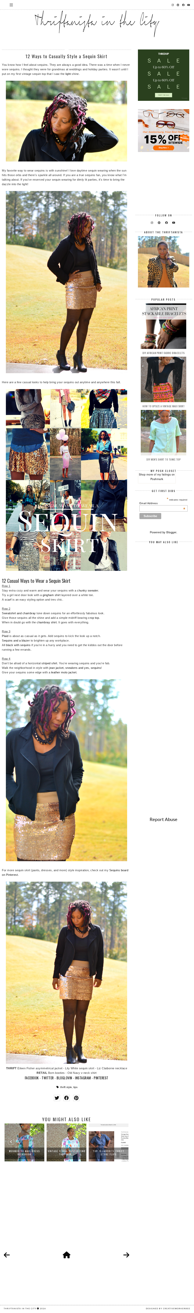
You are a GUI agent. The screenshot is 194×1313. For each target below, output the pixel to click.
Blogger (171, 532)
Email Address (162, 503)
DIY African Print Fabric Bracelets (163, 353)
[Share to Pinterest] (76, 1098)
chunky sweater (87, 590)
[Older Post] (126, 1255)
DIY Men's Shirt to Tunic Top (163, 459)
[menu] (11, 4)
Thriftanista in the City (20, 1308)
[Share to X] (57, 1098)
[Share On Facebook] (66, 1098)
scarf (8, 599)
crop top (93, 617)
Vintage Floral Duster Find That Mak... (24, 1152)
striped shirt (49, 663)
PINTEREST (101, 1077)
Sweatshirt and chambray (19, 613)
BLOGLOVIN (64, 1077)
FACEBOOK (32, 1077)
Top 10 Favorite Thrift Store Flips (66, 1152)
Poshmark (156, 479)
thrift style (66, 1087)
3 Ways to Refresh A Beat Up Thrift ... (108, 1152)
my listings (164, 474)
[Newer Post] (7, 1255)
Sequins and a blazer (16, 640)
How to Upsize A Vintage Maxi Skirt (163, 406)
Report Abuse (163, 819)
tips (75, 1087)
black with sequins (18, 645)
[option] (24, 1142)
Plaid (5, 636)
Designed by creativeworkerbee (168, 1308)
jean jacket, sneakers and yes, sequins (75, 667)
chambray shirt (47, 622)
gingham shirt (52, 595)
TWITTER (48, 1077)
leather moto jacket (64, 672)
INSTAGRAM (83, 1077)
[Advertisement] (66, 1210)
